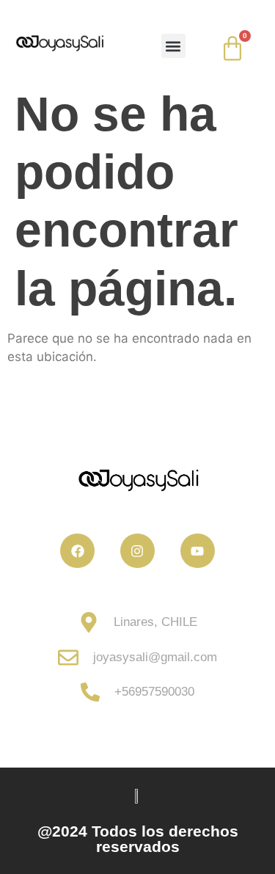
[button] (173, 46)
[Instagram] (137, 550)
